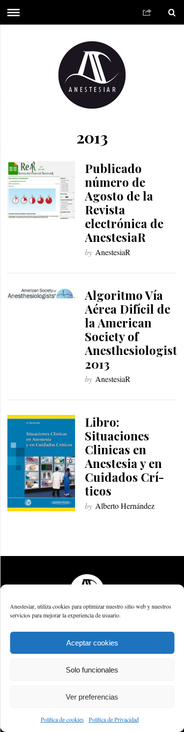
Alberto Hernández (125, 505)
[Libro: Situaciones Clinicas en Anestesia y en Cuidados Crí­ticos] (41, 463)
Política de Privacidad (114, 719)
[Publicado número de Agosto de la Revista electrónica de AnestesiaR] (41, 190)
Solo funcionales (92, 670)
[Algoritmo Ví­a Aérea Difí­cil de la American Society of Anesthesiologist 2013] (41, 293)
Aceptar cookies (92, 643)
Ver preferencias (92, 697)
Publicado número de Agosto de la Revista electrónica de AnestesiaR (124, 202)
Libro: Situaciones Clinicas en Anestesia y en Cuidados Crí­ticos (124, 456)
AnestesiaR (113, 252)
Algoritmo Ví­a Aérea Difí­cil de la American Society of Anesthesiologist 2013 (131, 329)
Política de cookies (62, 719)
